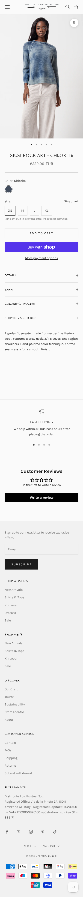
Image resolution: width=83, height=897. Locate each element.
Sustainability (15, 704)
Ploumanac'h (15, 787)
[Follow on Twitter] (19, 831)
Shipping (11, 758)
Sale (8, 620)
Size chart (71, 201)
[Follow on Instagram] (31, 831)
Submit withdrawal (18, 773)
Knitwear (11, 605)
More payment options (41, 258)
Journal (10, 697)
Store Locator (14, 712)
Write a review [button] (41, 497)
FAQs (8, 750)
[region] (41, 423)
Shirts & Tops (14, 597)
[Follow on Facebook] (7, 831)
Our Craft (11, 689)
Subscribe (21, 564)
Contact (10, 743)
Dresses (10, 613)
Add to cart (41, 233)
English (49, 846)
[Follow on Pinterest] (43, 831)
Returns (10, 766)
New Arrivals (14, 590)
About (9, 720)
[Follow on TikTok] (55, 831)
